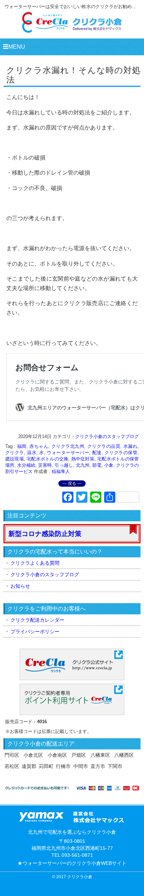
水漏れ (130, 446)
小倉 (108, 465)
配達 (97, 452)
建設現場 (14, 458)
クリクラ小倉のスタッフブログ (107, 436)
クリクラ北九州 (67, 446)
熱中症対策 (82, 458)
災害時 (45, 465)
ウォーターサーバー (68, 452)
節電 (96, 465)
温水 (31, 452)
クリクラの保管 (121, 452)
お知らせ (20, 586)
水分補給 (26, 465)
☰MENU (14, 47)
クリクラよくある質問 (34, 563)
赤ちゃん (38, 446)
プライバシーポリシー (34, 631)
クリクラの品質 (103, 446)
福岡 (22, 446)
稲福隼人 (61, 471)
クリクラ (14, 452)
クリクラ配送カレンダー (37, 620)
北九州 (82, 465)
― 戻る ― (72, 483)
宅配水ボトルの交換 (47, 458)
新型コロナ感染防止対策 (44, 533)
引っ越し (64, 465)
